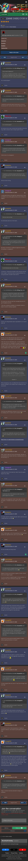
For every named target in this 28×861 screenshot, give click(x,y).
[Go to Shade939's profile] (2, 63)
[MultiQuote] (2, 85)
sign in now (8, 811)
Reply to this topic (14, 52)
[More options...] (24, 65)
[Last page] (26, 57)
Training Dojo (4, 48)
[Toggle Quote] (3, 68)
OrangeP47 (20, 363)
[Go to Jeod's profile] (3, 32)
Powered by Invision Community (14, 858)
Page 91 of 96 (14, 57)
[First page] (2, 57)
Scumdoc (3, 43)
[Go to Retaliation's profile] (2, 166)
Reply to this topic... (8, 820)
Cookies (21, 853)
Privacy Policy (14, 853)
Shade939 (19, 121)
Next (23, 57)
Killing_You (19, 68)
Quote (6, 85)
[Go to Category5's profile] (2, 140)
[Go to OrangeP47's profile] (2, 334)
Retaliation (19, 96)
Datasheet (3, 40)
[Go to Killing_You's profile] (2, 116)
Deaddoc (3, 45)
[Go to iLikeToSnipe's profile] (2, 450)
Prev (5, 57)
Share (6, 828)
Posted (11, 64)
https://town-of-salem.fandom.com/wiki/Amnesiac (12, 439)
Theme (7, 853)
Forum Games (13, 26)
